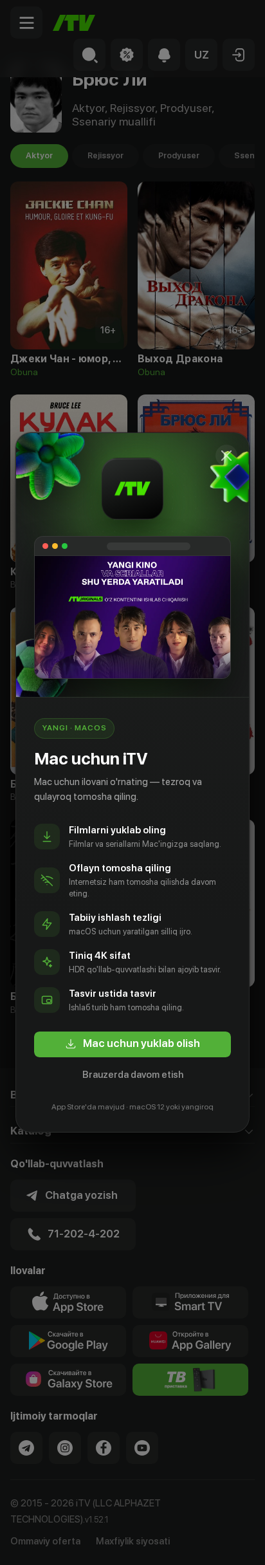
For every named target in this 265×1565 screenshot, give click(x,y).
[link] (132, 1044)
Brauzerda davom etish (132, 1074)
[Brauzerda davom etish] (226, 456)
